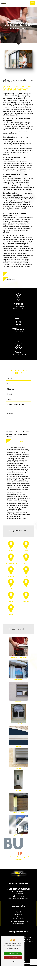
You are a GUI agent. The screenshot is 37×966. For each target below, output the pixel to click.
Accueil (18, 912)
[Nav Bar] (32, 3)
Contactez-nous (10, 279)
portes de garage (25, 937)
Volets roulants (18, 919)
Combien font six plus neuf (16, 404)
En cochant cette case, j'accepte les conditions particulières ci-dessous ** (17, 434)
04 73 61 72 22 (18, 332)
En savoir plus (9, 274)
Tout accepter (13, 954)
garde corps (25, 939)
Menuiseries (18, 914)
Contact (18, 916)
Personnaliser (12, 961)
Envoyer (21, 441)
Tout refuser (12, 958)
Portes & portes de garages (18, 921)
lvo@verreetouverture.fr (18, 355)
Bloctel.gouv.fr (18, 515)
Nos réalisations (18, 923)
